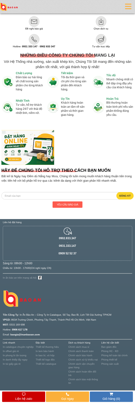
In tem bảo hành (45, 351)
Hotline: (25, 46)
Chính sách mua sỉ (78, 346)
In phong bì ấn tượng (14, 355)
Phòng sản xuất (110, 363)
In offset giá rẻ (11, 351)
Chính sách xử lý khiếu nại (83, 359)
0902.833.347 (67, 238)
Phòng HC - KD (109, 351)
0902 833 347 (47, 46)
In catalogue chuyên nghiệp (18, 346)
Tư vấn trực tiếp (101, 46)
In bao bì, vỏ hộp (45, 355)
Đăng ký (125, 195)
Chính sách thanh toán (81, 351)
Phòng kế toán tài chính (114, 355)
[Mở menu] (128, 6)
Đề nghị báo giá (34, 28)
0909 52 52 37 (67, 253)
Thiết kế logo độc (45, 359)
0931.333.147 (67, 245)
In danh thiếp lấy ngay (15, 359)
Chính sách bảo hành (80, 355)
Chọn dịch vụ (101, 28)
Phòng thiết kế (109, 359)
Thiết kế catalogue (46, 363)
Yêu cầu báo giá (67, 204)
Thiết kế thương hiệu (47, 346)
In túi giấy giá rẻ (12, 363)
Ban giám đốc (109, 346)
